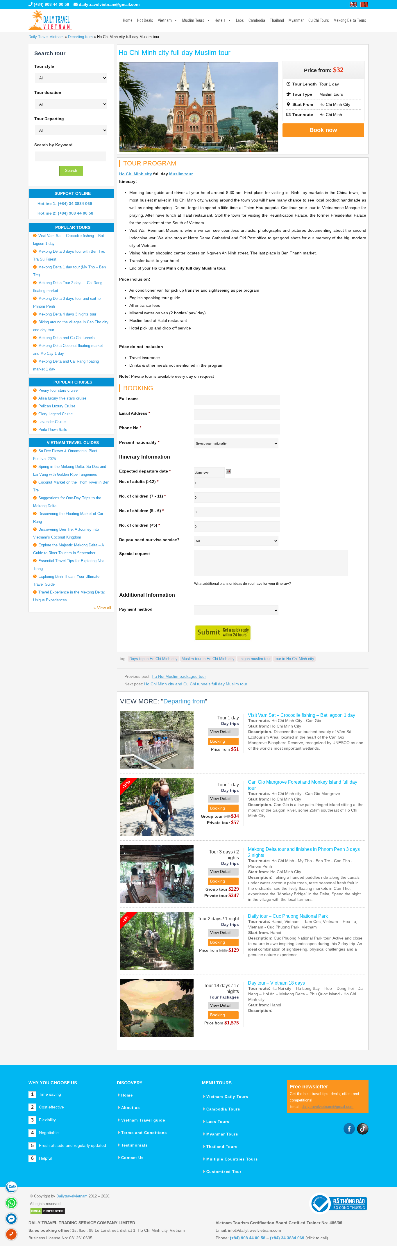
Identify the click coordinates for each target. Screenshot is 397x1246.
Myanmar (296, 20)
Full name (129, 398)
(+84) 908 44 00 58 (51, 4)
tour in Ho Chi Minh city (294, 659)
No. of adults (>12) (138, 481)
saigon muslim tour (255, 659)
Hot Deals (145, 20)
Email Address (134, 413)
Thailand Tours (221, 1147)
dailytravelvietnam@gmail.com (109, 4)
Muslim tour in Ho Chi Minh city (208, 659)
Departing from (80, 37)
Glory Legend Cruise (55, 414)
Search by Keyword (53, 144)
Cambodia (256, 20)
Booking (217, 741)
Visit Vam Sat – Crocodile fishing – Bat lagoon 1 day (301, 715)
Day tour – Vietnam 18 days (276, 983)
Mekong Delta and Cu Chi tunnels (66, 338)
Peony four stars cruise (58, 390)
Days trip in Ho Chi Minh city (153, 659)
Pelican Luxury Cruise (56, 406)
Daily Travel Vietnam (46, 37)
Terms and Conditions (144, 1133)
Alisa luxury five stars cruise (62, 398)
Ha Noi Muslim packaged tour (179, 676)
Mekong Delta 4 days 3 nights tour (67, 314)
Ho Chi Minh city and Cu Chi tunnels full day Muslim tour (195, 684)
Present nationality (139, 442)
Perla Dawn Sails (52, 429)
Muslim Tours (193, 20)
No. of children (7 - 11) (142, 496)
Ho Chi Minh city (135, 174)
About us (130, 1108)
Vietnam (165, 20)
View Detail (220, 731)
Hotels (220, 20)
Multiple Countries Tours (232, 1159)
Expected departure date (145, 471)
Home (128, 20)
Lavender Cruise (52, 422)
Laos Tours (217, 1122)
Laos (240, 20)
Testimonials (134, 1145)
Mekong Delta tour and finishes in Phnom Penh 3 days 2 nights (304, 852)
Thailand (277, 20)
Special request (134, 553)
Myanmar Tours (222, 1134)
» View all (102, 607)
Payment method (136, 609)
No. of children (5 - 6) (141, 510)
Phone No (130, 427)
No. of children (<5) (139, 525)
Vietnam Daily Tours (227, 1097)
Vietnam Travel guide (143, 1120)
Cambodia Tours (223, 1109)
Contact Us (132, 1158)
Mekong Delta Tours (350, 20)
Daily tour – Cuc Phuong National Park (288, 916)
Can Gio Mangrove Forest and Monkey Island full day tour (302, 785)
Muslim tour (181, 174)
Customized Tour (224, 1172)
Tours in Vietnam (50, 20)
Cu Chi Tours (318, 20)
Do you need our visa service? (149, 539)
